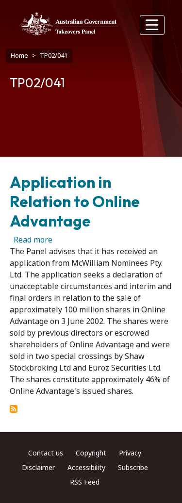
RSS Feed (84, 482)
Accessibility (86, 467)
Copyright (91, 453)
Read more (33, 239)
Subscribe (133, 467)
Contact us (45, 453)
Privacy (130, 453)
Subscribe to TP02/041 (13, 409)
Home (19, 55)
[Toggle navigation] (152, 25)
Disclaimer (38, 467)
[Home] (69, 23)
